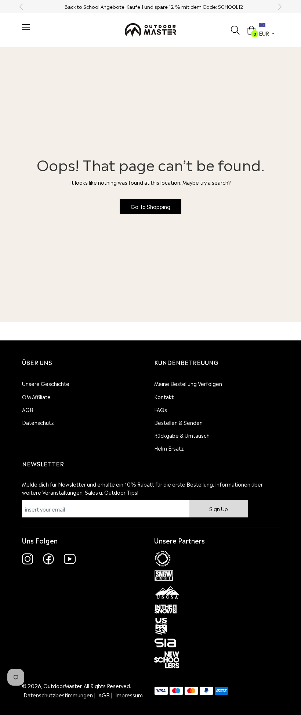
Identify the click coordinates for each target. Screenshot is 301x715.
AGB (27, 409)
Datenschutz (38, 422)
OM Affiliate (36, 396)
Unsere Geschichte (45, 383)
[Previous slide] (22, 6)
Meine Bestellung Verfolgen (188, 383)
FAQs (160, 409)
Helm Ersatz (169, 448)
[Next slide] (279, 6)
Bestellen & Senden (178, 422)
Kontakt (164, 396)
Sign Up (218, 508)
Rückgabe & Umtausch (182, 435)
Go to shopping (150, 206)
